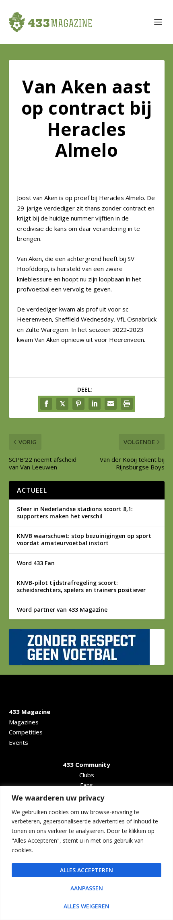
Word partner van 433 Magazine (62, 609)
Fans (86, 785)
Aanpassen (86, 888)
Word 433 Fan (36, 563)
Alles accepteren (86, 870)
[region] (86, 853)
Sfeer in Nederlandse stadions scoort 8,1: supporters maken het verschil (75, 512)
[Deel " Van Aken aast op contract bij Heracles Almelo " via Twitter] (62, 404)
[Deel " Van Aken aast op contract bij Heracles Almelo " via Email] (111, 404)
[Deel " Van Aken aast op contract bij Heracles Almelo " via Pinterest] (78, 404)
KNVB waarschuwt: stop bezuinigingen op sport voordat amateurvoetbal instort (84, 539)
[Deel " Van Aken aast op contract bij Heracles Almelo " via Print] (127, 404)
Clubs (86, 775)
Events (18, 742)
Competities (26, 732)
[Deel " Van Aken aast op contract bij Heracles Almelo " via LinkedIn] (94, 404)
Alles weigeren (86, 906)
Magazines (24, 722)
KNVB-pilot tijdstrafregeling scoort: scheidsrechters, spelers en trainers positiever (81, 586)
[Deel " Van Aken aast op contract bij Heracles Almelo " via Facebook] (46, 404)
